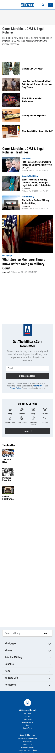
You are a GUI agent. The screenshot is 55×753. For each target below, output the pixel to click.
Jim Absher (26, 188)
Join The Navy (6, 460)
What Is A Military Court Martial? (37, 131)
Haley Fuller (27, 168)
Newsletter (27, 742)
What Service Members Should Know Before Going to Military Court (23, 264)
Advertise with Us (27, 748)
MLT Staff (7, 272)
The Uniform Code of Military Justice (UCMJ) (35, 202)
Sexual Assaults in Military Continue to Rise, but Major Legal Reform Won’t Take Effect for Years (37, 182)
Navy (28, 725)
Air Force (27, 714)
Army (27, 717)
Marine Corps (27, 722)
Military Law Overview (32, 68)
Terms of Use (39, 386)
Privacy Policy (15, 388)
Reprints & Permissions (27, 750)
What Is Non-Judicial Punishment (32, 100)
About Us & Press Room (27, 739)
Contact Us (27, 745)
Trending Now (8, 445)
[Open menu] (3, 5)
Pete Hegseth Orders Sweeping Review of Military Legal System (37, 163)
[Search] (43, 5)
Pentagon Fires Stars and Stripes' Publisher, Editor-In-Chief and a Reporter (8, 479)
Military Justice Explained (34, 115)
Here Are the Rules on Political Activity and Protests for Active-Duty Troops (37, 84)
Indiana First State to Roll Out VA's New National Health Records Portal (7, 498)
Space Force (27, 728)
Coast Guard (28, 719)
